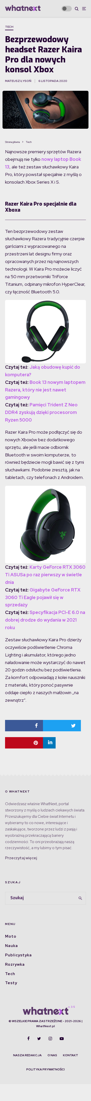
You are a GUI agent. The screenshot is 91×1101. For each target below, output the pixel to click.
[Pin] (24, 742)
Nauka (11, 945)
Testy (11, 982)
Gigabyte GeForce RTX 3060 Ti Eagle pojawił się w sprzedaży (42, 597)
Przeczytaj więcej (21, 858)
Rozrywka (15, 964)
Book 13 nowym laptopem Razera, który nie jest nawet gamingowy (45, 389)
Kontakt (70, 1055)
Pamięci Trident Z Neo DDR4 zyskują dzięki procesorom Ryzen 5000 (41, 412)
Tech (9, 27)
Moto (10, 936)
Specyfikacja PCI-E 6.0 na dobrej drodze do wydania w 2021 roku (45, 619)
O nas (52, 1055)
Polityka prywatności (45, 1069)
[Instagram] (50, 1038)
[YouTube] (61, 1038)
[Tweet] (62, 725)
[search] (80, 898)
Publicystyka (18, 955)
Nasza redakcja (27, 1055)
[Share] (24, 725)
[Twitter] (39, 1038)
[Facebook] (28, 1038)
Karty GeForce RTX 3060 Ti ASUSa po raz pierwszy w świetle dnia (45, 574)
